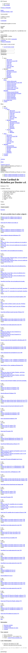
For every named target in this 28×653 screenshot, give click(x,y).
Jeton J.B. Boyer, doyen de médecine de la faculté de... (12, 250)
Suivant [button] (2, 169)
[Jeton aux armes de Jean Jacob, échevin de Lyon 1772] (14, 401)
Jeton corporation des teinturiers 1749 (9, 418)
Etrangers (9, 67)
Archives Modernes (11, 97)
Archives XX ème (11, 96)
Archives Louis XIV (11, 84)
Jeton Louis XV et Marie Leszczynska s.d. (9, 222)
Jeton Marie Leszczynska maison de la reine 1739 (11, 550)
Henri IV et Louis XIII (12, 61)
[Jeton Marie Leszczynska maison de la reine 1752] (13, 583)
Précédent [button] (3, 170)
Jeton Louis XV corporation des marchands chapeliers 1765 (13, 296)
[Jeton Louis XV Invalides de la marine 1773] (12, 608)
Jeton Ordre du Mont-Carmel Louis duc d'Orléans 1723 (12, 312)
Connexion (3, 40)
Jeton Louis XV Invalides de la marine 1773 (10, 613)
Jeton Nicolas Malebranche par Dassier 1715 (10, 443)
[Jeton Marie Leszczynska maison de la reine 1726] (13, 558)
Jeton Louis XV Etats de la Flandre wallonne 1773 (11, 600)
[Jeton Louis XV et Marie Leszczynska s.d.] (11, 217)
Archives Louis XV (11, 85)
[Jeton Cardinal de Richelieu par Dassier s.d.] (14, 174)
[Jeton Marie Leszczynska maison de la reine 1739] (13, 545)
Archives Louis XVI (11, 86)
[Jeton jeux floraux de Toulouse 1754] (10, 388)
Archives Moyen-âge (12, 81)
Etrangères (9, 77)
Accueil (5, 108)
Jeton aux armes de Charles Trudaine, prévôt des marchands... (14, 380)
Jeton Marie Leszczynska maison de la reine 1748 (11, 525)
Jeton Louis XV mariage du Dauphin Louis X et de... (11, 459)
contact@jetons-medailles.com (15, 637)
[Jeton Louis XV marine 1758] (8, 492)
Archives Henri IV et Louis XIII (14, 82)
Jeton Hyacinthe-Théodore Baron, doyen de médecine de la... (13, 266)
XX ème (9, 74)
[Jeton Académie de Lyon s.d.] (8, 570)
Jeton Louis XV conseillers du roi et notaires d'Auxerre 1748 (13, 512)
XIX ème (9, 73)
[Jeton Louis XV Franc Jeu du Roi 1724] (10, 532)
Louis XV (9, 63)
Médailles (6, 90)
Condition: (3, 188)
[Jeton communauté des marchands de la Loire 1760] (13, 347)
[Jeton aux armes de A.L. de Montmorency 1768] (12, 466)
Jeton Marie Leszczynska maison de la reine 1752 (11, 588)
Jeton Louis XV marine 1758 (7, 497)
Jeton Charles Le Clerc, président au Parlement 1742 (12, 365)
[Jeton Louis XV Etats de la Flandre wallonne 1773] (13, 596)
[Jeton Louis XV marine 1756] (8, 426)
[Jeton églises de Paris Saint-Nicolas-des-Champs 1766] (14, 479)
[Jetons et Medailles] (6, 7)
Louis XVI (9, 65)
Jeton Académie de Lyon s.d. (6, 575)
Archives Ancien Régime (12, 92)
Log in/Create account (9, 46)
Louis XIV (9, 62)
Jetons (5, 79)
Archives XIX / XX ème (12, 88)
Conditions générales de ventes (11, 627)
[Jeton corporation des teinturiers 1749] (10, 413)
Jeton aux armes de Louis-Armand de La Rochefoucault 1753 (13, 340)
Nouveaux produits (8, 625)
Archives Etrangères (11, 98)
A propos (6, 155)
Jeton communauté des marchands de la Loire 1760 (11, 352)
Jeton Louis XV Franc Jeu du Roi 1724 (9, 537)
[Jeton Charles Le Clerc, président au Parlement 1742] (14, 360)
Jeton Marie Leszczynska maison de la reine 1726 (11, 563)
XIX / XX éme (10, 66)
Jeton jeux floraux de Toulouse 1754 (8, 393)
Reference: (3, 186)
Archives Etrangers (11, 89)
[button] (5, 58)
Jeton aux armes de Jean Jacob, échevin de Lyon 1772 (12, 405)
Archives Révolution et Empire (14, 93)
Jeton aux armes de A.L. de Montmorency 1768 (10, 471)
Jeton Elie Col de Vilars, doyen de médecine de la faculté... (13, 281)
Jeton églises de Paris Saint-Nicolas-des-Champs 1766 (12, 484)
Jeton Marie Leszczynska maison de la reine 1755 (11, 324)
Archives (9, 129)
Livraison (6, 154)
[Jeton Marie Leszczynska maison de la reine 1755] (13, 319)
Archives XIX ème (11, 94)
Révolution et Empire (12, 71)
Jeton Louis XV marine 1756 (7, 431)
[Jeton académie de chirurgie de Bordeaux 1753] (12, 230)
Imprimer (3, 209)
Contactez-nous (7, 626)
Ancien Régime (10, 70)
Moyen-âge (9, 59)
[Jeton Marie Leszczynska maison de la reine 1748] (13, 520)
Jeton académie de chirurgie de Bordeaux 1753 (10, 235)
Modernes (9, 75)
